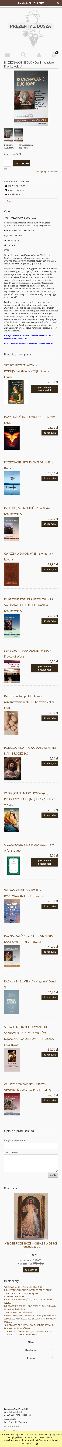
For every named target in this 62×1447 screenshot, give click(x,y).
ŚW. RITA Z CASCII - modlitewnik (22, 1334)
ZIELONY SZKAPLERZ (16, 1296)
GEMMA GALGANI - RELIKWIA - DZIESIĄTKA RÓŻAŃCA (31, 1315)
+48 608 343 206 (11, 1426)
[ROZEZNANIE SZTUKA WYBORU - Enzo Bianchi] (17, 483)
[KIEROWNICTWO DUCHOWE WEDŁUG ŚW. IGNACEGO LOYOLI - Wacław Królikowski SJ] (17, 626)
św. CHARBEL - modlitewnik (19, 1312)
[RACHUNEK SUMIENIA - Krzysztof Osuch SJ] (17, 1002)
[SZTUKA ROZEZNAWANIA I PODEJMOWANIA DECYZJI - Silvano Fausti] (17, 392)
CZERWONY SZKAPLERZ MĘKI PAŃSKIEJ (24, 1286)
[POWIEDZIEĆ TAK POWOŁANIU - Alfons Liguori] (17, 438)
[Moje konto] (39, 55)
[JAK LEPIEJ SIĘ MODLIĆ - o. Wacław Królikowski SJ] (17, 529)
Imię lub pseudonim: (15, 1140)
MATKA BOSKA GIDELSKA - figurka (22, 1293)
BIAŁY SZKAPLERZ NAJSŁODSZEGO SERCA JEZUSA (29, 1290)
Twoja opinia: (11, 1152)
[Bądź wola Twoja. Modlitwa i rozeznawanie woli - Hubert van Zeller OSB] (17, 723)
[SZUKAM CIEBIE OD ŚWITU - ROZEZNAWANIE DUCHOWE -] (17, 911)
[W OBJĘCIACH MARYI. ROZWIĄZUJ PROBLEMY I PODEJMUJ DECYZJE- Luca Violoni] (17, 820)
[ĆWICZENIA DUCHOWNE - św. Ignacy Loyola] (17, 574)
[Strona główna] (31, 28)
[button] (8, 55)
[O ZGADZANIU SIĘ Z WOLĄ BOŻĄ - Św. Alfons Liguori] (17, 865)
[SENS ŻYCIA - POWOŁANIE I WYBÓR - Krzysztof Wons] (17, 671)
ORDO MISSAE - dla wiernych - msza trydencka (29, 1331)
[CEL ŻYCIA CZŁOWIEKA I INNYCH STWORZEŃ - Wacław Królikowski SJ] (17, 1105)
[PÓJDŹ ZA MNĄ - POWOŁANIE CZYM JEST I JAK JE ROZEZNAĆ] (17, 768)
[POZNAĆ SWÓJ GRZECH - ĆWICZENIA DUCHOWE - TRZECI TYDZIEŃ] (17, 957)
